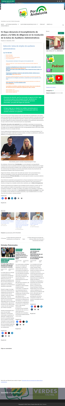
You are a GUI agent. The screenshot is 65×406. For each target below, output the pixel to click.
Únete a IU (49, 24)
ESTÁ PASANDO (17, 232)
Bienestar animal (11, 259)
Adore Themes (42, 404)
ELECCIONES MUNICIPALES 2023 (28, 24)
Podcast (42, 24)
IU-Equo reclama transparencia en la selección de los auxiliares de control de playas (7, 222)
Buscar (47, 31)
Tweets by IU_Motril (51, 87)
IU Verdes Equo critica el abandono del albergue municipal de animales (7, 265)
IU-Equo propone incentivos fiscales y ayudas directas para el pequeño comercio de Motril (21, 255)
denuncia (7, 260)
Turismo (38, 249)
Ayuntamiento (9, 232)
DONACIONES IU (5, 25)
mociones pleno (19, 250)
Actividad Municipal (11, 24)
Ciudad (2, 260)
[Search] (63, 25)
